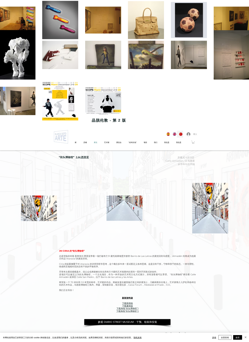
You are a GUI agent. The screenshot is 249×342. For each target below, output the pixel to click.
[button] (193, 142)
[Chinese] (180, 134)
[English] (174, 134)
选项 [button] (214, 337)
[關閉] (245, 337)
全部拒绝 (225, 337)
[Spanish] (167, 134)
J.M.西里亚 (82, 157)
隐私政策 (138, 337)
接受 (238, 337)
